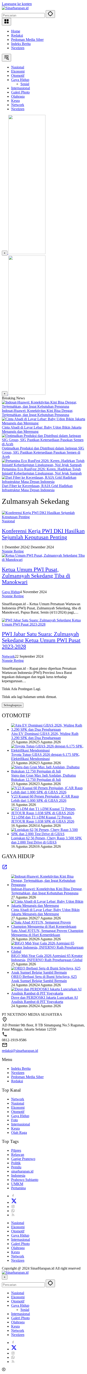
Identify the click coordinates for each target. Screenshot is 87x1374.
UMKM (17, 1184)
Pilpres (16, 1150)
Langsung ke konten (17, 4)
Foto (14, 1120)
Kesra (15, 1128)
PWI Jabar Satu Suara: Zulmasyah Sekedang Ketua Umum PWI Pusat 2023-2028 (41, 640)
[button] (50, 14)
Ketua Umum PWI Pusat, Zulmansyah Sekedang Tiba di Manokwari (36, 575)
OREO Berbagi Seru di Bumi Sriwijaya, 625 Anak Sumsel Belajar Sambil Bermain (44, 979)
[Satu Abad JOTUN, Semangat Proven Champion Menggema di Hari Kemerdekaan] (48, 926)
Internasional (20, 1124)
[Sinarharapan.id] (15, 8)
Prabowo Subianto (24, 1180)
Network (8, 656)
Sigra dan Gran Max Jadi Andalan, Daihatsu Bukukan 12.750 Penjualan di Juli (43, 777)
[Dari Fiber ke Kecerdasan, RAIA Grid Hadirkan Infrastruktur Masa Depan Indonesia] (43, 482)
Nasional (8, 521)
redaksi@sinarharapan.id (20, 1051)
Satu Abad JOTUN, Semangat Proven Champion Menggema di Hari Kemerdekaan (47, 933)
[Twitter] (14, 1202)
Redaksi (17, 35)
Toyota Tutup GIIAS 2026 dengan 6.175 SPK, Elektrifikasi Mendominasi (45, 757)
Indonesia (18, 1175)
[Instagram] (13, 1207)
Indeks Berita (21, 44)
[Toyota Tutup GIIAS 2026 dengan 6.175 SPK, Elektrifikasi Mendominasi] (48, 750)
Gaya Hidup (11, 592)
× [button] (5, 1277)
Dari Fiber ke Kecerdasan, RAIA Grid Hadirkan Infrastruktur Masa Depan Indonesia (37, 488)
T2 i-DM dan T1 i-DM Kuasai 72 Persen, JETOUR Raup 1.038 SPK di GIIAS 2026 (42, 819)
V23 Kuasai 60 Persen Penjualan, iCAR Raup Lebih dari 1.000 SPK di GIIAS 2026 (45, 798)
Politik (16, 1163)
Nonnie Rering (13, 551)
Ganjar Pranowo (23, 1159)
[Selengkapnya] (4, 868)
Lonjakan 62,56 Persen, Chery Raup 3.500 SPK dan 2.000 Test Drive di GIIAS (46, 840)
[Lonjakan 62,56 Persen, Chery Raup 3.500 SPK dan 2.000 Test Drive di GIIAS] (48, 834)
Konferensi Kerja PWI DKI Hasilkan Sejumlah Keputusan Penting (43, 534)
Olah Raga (19, 1133)
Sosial (24, 1310)
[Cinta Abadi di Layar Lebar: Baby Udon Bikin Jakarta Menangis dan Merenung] (43, 423)
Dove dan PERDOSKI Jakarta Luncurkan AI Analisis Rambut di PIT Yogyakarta (44, 1000)
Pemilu (16, 1167)
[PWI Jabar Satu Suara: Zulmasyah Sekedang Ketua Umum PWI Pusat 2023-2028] (43, 624)
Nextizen (17, 48)
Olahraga (18, 1248)
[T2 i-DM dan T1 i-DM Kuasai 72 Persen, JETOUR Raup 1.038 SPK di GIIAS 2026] (48, 813)
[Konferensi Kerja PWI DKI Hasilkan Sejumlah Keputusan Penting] (43, 517)
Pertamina (18, 1188)
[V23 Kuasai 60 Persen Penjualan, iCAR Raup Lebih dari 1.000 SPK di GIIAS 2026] (48, 792)
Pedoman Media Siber (27, 40)
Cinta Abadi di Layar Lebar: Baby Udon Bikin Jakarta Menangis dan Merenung (45, 912)
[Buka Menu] (6, 22)
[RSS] (13, 1215)
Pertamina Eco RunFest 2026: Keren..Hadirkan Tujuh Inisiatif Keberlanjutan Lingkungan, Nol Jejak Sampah (42, 471)
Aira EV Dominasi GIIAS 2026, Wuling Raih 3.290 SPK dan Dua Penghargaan (44, 736)
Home (15, 31)
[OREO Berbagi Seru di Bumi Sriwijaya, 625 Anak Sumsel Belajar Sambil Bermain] (48, 972)
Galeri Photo (20, 1244)
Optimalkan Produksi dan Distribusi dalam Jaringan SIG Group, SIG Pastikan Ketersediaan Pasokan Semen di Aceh (43, 452)
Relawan (17, 1155)
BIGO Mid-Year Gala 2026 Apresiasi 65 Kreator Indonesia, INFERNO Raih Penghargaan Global (47, 958)
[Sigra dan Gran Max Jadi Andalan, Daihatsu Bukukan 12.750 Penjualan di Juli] (48, 771)
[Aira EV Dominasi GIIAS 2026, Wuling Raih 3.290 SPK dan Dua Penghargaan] (48, 729)
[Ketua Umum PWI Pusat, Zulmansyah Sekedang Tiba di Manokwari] (43, 560)
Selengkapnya (13, 705)
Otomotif (17, 1112)
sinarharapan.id (22, 1171)
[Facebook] (13, 1196)
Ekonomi (18, 1107)
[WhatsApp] (13, 1211)
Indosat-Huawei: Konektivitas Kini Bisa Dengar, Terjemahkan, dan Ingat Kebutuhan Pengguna (37, 413)
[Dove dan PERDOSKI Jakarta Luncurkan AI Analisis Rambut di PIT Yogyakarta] (48, 993)
